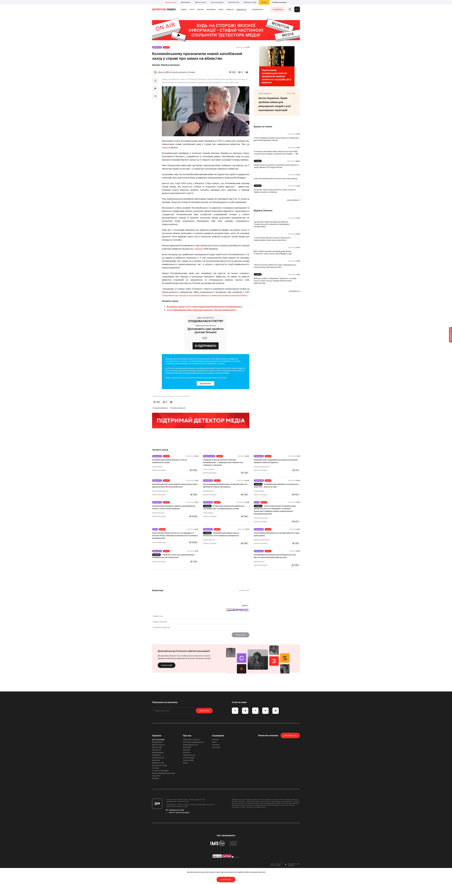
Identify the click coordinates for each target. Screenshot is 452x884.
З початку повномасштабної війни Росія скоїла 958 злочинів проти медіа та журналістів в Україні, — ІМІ (276, 152)
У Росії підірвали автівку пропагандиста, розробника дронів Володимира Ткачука (276, 139)
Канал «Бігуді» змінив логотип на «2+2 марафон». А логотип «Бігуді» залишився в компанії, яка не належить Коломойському (175, 535)
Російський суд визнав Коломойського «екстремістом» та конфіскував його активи (224, 507)
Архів (185, 763)
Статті (192, 9)
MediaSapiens (185, 2)
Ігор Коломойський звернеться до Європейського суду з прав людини (277, 534)
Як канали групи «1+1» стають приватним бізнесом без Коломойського (204, 306)
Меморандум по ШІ (190, 745)
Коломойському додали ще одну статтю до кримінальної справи (169, 461)
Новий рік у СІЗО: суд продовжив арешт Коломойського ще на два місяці (173, 556)
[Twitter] (155, 88)
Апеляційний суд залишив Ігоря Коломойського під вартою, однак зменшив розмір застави (275, 556)
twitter (214, 742)
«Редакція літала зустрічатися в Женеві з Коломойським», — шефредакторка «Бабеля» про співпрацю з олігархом (223, 462)
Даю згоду (226, 879)
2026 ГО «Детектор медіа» (179, 812)
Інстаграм (216, 747)
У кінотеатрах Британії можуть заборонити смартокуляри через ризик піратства (272, 239)
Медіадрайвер (158, 752)
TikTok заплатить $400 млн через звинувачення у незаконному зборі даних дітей (275, 266)
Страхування (278, 9)
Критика (200, 9)
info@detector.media (176, 810)
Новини (184, 9)
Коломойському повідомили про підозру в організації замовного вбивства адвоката (276, 461)
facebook (215, 739)
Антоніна (264, 2)
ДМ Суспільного (200, 2)
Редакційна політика (191, 739)
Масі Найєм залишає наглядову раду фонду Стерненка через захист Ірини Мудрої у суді (273, 252)
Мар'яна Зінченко (170, 65)
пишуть (166, 147)
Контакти (186, 752)
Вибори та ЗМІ (158, 763)
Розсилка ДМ (188, 760)
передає (198, 248)
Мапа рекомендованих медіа (163, 773)
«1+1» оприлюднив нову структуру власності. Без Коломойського (201, 310)
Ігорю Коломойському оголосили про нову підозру (275, 178)
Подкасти (230, 9)
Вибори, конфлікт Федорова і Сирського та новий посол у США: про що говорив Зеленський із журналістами (275, 280)
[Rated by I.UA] (236, 857)
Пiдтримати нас (290, 735)
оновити (244, 605)
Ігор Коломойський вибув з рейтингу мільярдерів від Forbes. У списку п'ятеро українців (173, 507)
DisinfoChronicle (233, 2)
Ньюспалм (156, 776)
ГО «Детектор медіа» (279, 2)
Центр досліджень (217, 2)
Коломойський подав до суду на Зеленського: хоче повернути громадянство (221, 534)
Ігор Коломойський (178, 408)
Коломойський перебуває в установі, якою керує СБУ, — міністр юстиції (276, 485)
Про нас (187, 735)
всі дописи (293, 291)
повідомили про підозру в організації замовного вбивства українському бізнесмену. (204, 295)
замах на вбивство (161, 408)
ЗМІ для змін (157, 747)
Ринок (220, 9)
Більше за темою (263, 126)
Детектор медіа (170, 2)
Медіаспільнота (209, 456)
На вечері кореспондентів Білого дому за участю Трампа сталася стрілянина (275, 191)
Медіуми (155, 778)
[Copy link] (155, 96)
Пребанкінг (156, 750)
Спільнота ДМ (166, 665)
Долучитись (205, 383)
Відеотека (156, 760)
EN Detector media (250, 2)
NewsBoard (156, 755)
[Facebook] (155, 81)
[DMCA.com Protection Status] (217, 857)
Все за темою (292, 200)
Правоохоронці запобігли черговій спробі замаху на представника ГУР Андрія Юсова (276, 166)
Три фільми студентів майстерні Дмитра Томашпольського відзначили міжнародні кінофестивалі (272, 224)
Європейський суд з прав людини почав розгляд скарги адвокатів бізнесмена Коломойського (175, 485)
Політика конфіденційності (193, 742)
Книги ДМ (187, 747)
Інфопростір (241, 9)
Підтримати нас (189, 755)
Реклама (186, 750)
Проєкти (156, 735)
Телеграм (215, 745)
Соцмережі (218, 735)
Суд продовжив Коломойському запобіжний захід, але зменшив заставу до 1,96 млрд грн (225, 485)
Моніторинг (211, 9)
